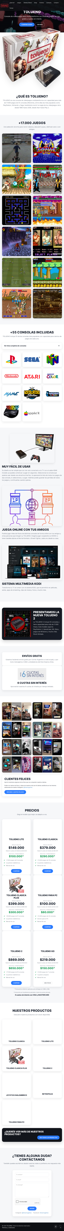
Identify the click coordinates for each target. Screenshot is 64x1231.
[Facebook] (56, 1226)
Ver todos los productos (48, 1137)
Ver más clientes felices (15, 792)
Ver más (40, 24)
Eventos (42, 2)
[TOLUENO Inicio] (4, 5)
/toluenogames (44, 1213)
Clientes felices (28, 2)
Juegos (19, 2)
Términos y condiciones (8, 1227)
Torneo (11, 8)
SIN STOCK (47, 983)
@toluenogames (28, 787)
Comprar (56, 2)
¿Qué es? (12, 2)
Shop (35, 2)
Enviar (32, 1208)
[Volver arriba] (60, 1227)
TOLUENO (9, 1225)
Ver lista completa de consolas (15, 346)
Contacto (48, 2)
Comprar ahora (26, 24)
